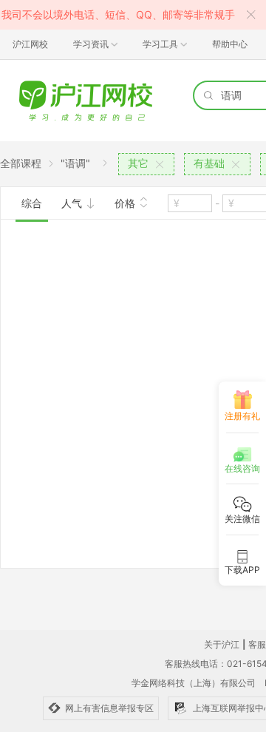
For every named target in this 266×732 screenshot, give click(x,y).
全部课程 (20, 163)
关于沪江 (221, 644)
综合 (31, 203)
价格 (126, 203)
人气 (73, 203)
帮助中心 (230, 44)
